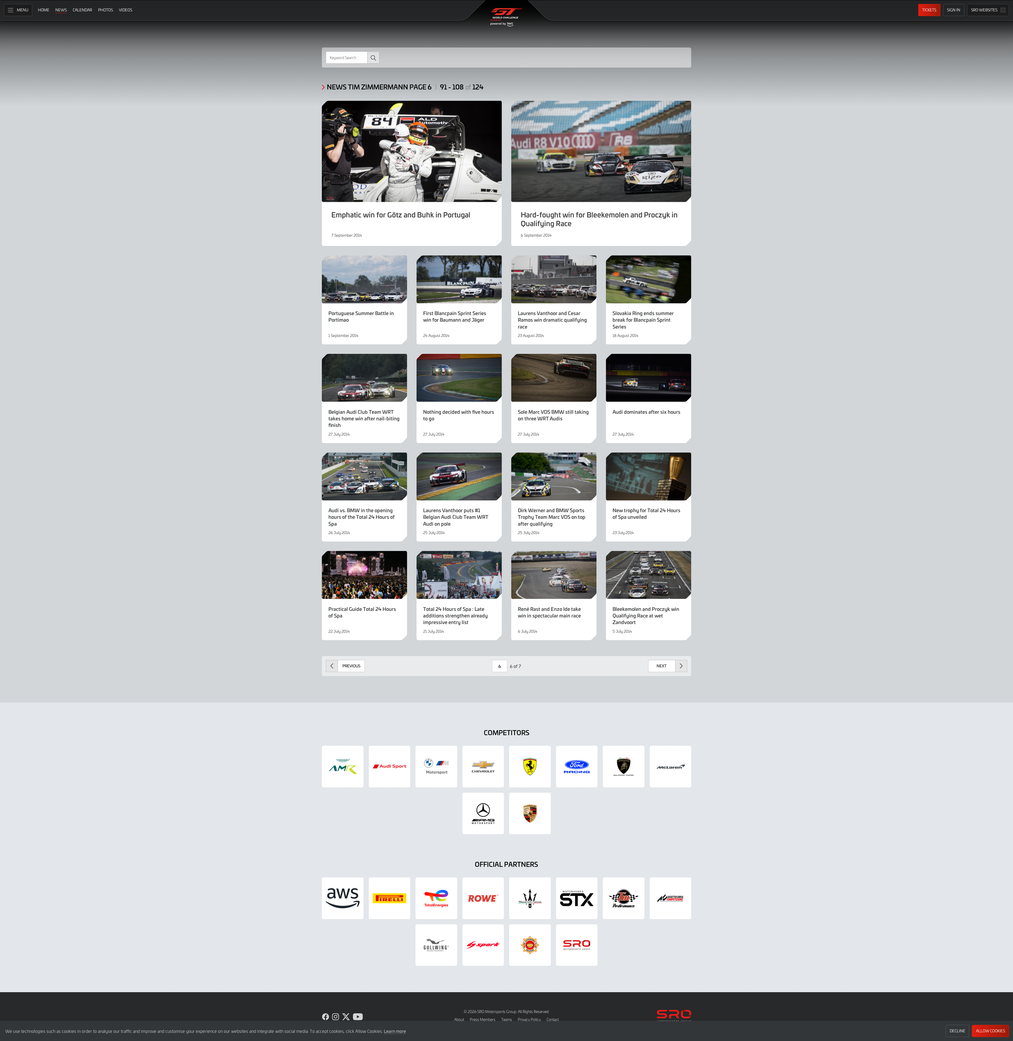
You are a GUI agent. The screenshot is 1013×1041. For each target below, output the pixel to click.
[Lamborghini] (623, 766)
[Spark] (483, 945)
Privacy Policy (529, 1019)
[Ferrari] (530, 766)
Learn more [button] (395, 1031)
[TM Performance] (623, 898)
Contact (553, 1019)
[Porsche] (530, 813)
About (459, 1019)
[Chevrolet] (483, 766)
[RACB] (530, 945)
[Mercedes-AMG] (483, 813)
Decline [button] (957, 1030)
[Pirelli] (389, 898)
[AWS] (343, 898)
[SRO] (577, 945)
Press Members (482, 1019)
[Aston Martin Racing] (343, 766)
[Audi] (389, 766)
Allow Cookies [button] (990, 1030)
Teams (506, 1019)
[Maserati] (530, 898)
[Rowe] (483, 898)
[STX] (577, 898)
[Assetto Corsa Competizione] (670, 898)
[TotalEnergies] (436, 898)
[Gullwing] (436, 945)
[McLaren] (670, 766)
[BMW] (436, 766)
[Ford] (577, 766)
